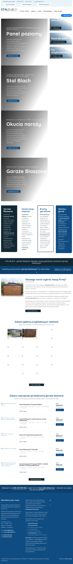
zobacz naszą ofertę (13, 55)
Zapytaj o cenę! (57, 56)
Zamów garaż (62, 210)
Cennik (39, 11)
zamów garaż (56, 27)
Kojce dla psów (59, 38)
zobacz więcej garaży (36, 479)
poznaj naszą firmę (12, 100)
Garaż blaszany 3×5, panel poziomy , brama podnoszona (32, 419)
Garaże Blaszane (8, 210)
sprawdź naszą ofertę (13, 191)
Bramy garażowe (45, 210)
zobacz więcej (23, 411)
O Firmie (22, 11)
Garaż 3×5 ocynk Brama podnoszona (30, 435)
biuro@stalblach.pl (10, 532)
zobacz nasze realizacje (59, 41)
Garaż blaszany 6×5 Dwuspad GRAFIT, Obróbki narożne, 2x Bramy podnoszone (33, 464)
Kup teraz (59, 410)
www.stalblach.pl (8, 530)
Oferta (27, 11)
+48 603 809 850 (7, 535)
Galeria (33, 11)
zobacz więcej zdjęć (36, 384)
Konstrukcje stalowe (28, 210)
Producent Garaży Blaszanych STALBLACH (16, 558)
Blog (55, 11)
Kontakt (60, 11)
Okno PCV (56, 20)
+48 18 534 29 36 (7, 537)
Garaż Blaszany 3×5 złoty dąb (28, 449)
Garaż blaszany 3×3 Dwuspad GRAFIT (30, 404)
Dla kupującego (47, 11)
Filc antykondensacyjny (62, 51)
